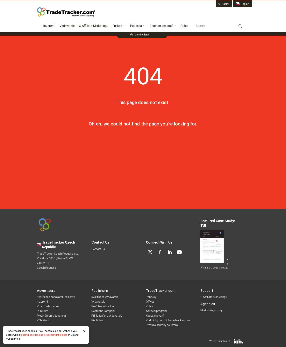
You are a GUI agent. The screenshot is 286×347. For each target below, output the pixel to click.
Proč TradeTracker (48, 306)
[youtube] (179, 252)
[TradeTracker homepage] (66, 12)
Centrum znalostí (161, 26)
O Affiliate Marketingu (93, 26)
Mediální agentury (211, 310)
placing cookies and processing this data (43, 334)
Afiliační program (156, 311)
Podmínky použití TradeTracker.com (168, 320)
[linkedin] (169, 252)
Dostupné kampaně (103, 311)
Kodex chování (155, 315)
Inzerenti (49, 26)
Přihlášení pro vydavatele (106, 315)
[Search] (240, 26)
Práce (184, 26)
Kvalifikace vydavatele (104, 296)
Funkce (117, 26)
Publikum (42, 311)
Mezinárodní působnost (51, 315)
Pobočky (151, 296)
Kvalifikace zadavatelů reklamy (56, 296)
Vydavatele (67, 26)
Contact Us (98, 249)
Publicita (136, 26)
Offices (150, 301)
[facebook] (160, 252)
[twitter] (150, 252)
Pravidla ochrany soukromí (162, 325)
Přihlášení (43, 320)
